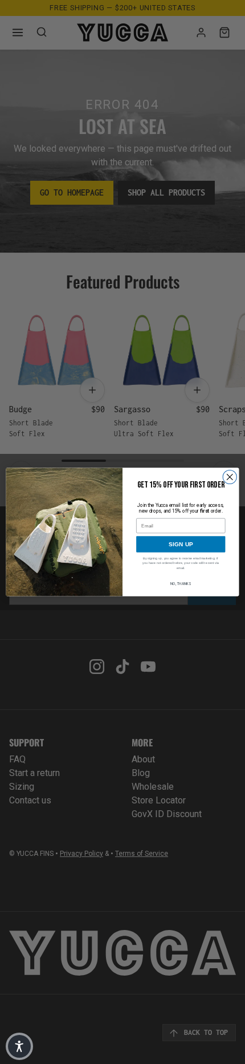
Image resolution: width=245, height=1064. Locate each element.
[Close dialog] (229, 477)
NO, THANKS (180, 584)
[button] (19, 1046)
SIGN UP (181, 544)
